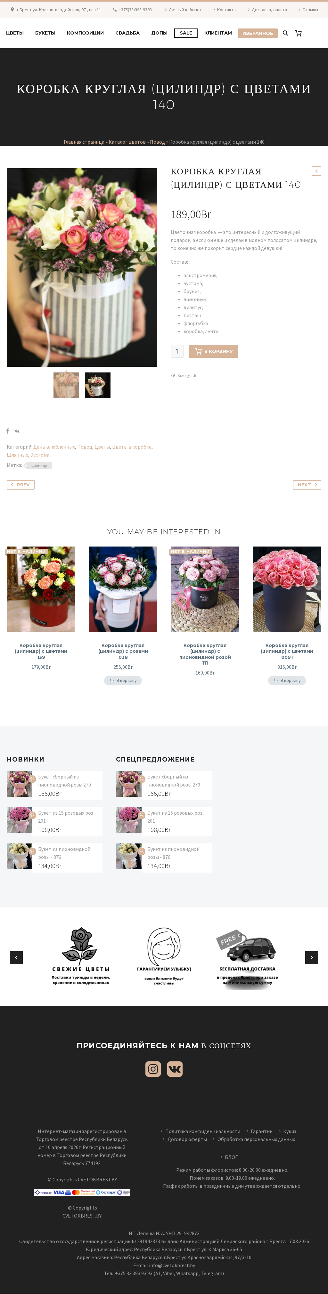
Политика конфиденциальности (202, 1131)
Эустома (39, 454)
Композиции (85, 33)
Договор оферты (187, 1139)
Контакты (226, 9)
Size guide (187, 375)
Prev (23, 485)
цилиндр (39, 465)
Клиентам (218, 33)
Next (304, 485)
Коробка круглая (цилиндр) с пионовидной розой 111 (205, 654)
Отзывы (310, 9)
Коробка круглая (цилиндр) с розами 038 (123, 651)
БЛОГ (231, 1157)
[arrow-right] (311, 958)
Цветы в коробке (132, 446)
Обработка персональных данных (256, 1139)
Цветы (15, 33)
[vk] (175, 1069)
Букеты (45, 33)
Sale (186, 33)
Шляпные (17, 454)
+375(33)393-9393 (135, 9)
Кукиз (290, 1131)
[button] (123, 680)
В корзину (218, 351)
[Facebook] (7, 431)
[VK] (17, 431)
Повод (157, 142)
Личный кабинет (185, 9)
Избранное (257, 33)
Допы (159, 33)
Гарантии (262, 1131)
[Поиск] (285, 33)
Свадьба (127, 33)
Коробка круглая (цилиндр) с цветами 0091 (287, 651)
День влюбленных (54, 446)
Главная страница (84, 142)
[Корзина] (301, 33)
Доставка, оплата (269, 9)
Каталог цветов (127, 142)
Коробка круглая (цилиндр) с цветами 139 (41, 651)
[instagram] (153, 1069)
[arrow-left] (16, 958)
